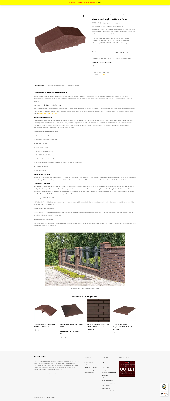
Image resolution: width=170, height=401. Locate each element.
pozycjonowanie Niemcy (49, 397)
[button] (83, 16)
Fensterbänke (87, 364)
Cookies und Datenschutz (109, 391)
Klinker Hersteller (107, 364)
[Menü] (167, 384)
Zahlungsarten (106, 385)
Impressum (105, 375)
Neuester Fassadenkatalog (109, 372)
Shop (98, 14)
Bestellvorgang (106, 388)
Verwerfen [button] (98, 2)
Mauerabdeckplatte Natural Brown (45, 324)
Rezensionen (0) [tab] (73, 85)
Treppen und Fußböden (90, 367)
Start (93, 14)
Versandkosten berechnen (109, 383)
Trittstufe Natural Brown (120, 324)
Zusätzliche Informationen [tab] (56, 85)
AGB (103, 378)
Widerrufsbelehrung (107, 380)
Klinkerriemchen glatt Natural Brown (98, 324)
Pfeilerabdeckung (89, 370)
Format (94, 51)
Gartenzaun (105, 14)
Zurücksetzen (132, 52)
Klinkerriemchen (88, 362)
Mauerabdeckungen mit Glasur (47, 113)
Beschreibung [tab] (39, 85)
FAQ (103, 362)
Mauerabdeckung (116, 14)
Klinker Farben (106, 367)
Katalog (104, 370)
